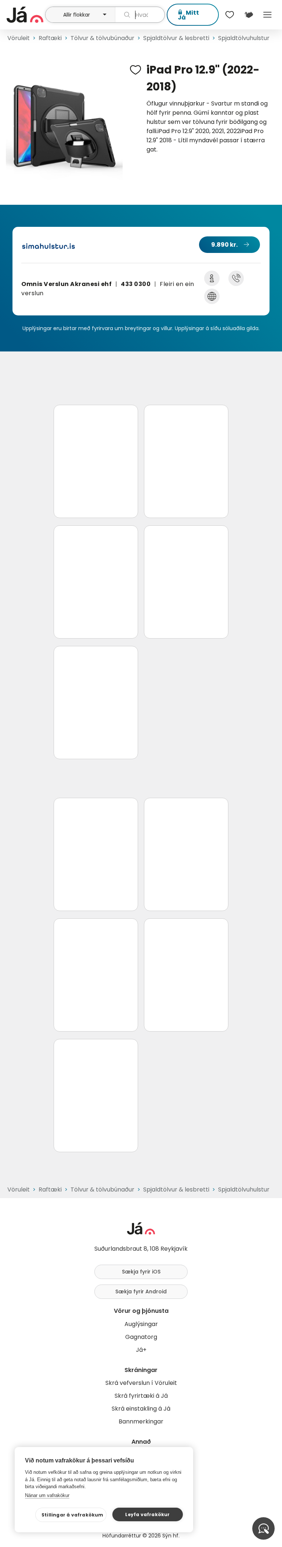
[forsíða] (25, 15)
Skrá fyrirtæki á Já (141, 1395)
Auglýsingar (141, 1324)
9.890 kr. (224, 244)
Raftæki (50, 38)
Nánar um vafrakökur (47, 1495)
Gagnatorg (141, 1337)
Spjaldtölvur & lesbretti (176, 38)
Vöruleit (18, 38)
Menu (267, 15)
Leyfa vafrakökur (147, 1514)
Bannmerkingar (141, 1421)
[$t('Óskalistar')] (230, 15)
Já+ (141, 1350)
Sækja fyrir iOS (141, 1271)
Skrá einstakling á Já (141, 1408)
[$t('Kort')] (248, 15)
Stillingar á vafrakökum (72, 1515)
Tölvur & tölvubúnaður (102, 38)
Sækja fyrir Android (141, 1291)
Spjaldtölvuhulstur (244, 38)
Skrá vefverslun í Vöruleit (141, 1383)
